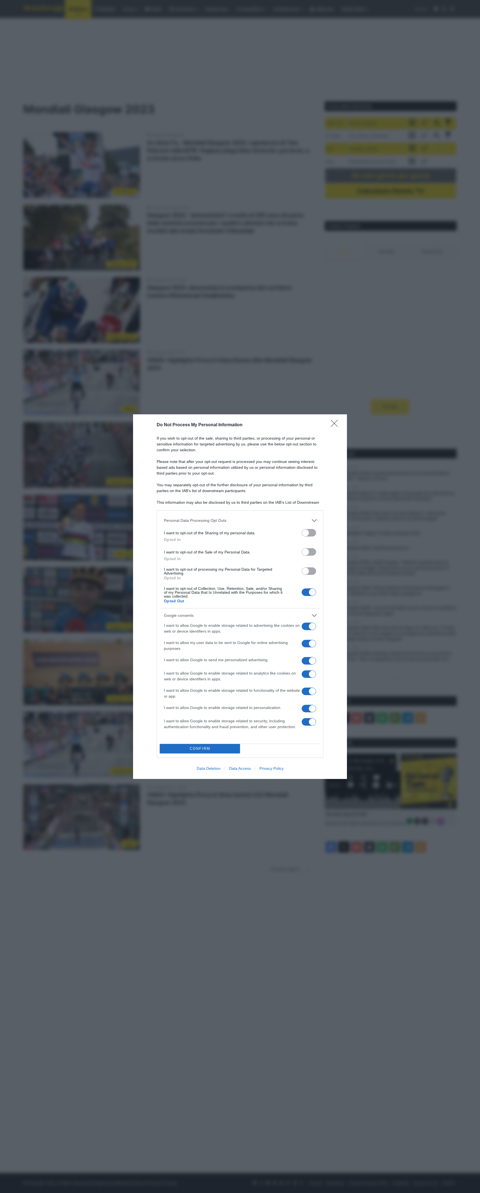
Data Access (240, 768)
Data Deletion (209, 768)
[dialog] (240, 596)
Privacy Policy (271, 768)
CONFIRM (200, 748)
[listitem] (240, 520)
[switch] (309, 533)
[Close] (336, 425)
